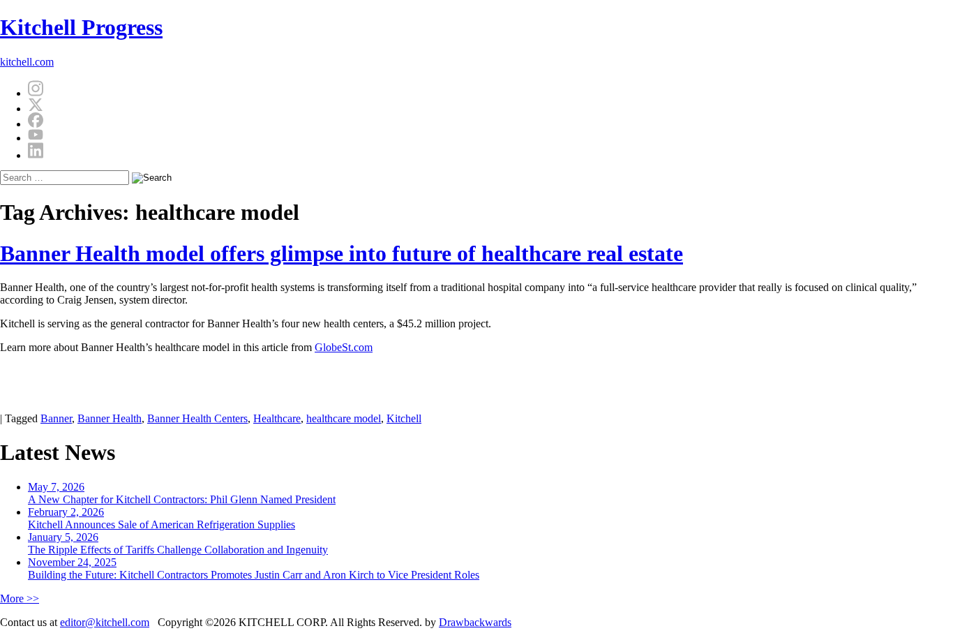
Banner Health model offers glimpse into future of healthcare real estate (341, 253)
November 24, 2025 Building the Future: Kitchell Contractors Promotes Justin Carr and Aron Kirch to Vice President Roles (253, 568)
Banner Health (109, 418)
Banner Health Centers (197, 418)
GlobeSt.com (344, 347)
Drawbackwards (475, 622)
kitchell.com (27, 62)
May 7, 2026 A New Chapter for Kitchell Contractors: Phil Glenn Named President (182, 493)
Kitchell (404, 418)
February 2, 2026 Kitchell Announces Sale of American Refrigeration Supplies (161, 518)
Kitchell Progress (81, 27)
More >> (19, 598)
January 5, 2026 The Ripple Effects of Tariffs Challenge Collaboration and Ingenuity (178, 543)
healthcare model (343, 418)
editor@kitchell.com (104, 622)
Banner (56, 418)
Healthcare (277, 418)
